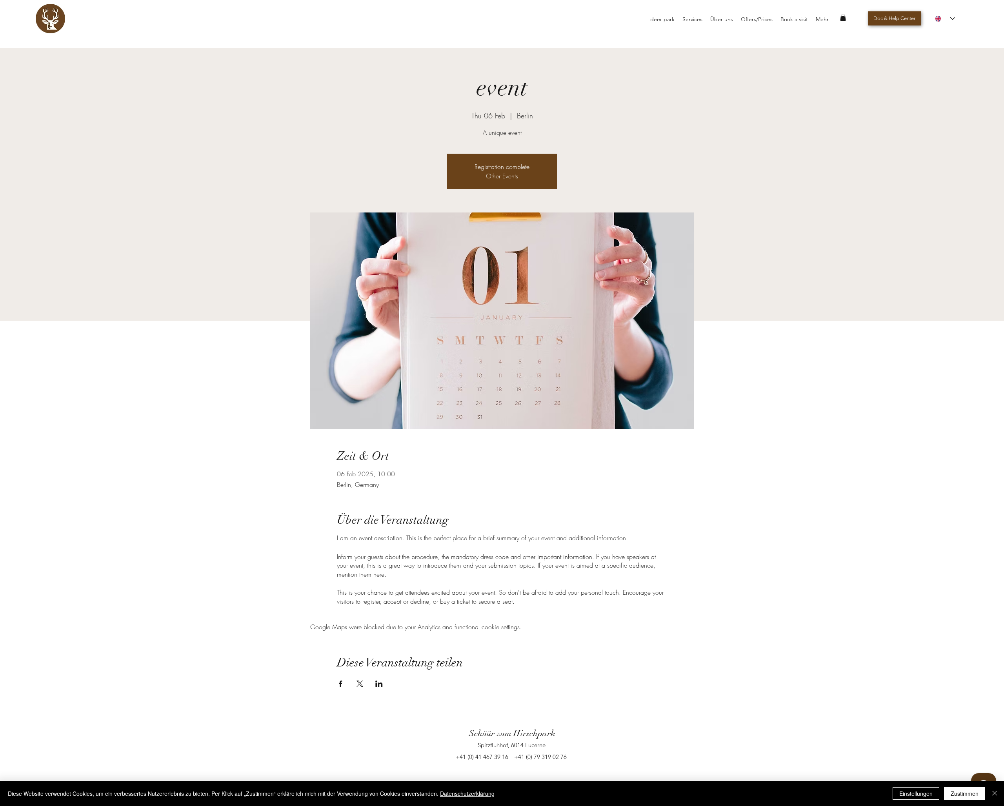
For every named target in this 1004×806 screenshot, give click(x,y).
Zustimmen (965, 793)
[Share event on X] (360, 684)
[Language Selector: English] (944, 18)
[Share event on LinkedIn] (379, 684)
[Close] (994, 793)
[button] (843, 17)
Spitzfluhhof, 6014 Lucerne (512, 745)
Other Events (502, 176)
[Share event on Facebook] (340, 684)
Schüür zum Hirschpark (512, 733)
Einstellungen (916, 793)
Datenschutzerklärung (467, 793)
